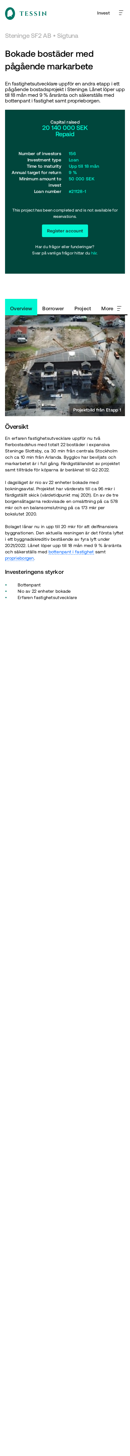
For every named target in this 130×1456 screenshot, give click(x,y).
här (94, 253)
